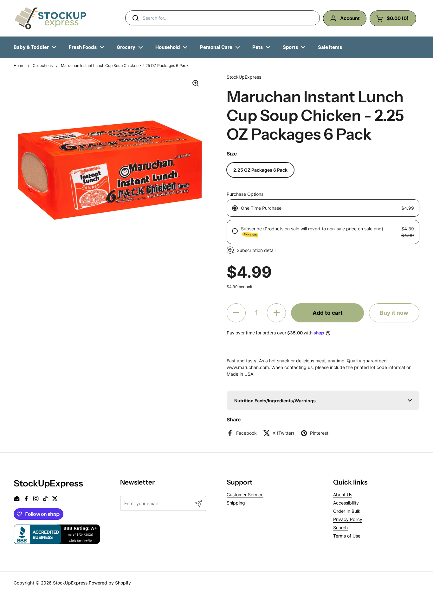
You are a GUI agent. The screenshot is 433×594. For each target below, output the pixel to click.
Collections (43, 65)
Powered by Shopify (110, 582)
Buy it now (394, 312)
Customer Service (245, 494)
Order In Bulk (346, 511)
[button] (236, 312)
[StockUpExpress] (50, 18)
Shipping (236, 502)
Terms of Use (346, 535)
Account (350, 18)
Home (19, 65)
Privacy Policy (347, 519)
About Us (342, 494)
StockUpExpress (70, 582)
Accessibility (346, 502)
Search (340, 527)
